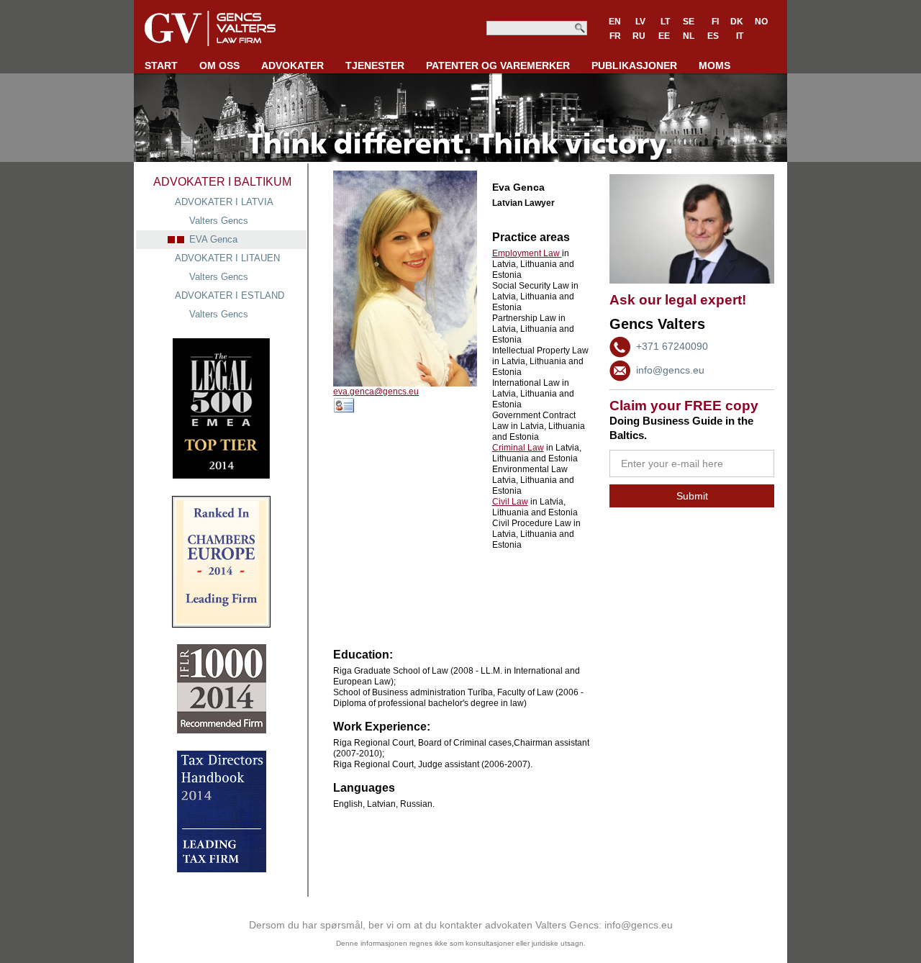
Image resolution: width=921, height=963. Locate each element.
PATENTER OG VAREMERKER (498, 65)
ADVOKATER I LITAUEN (227, 258)
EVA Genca (213, 239)
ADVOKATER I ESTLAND (229, 295)
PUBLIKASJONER (634, 65)
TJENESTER (374, 65)
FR (615, 36)
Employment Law (527, 253)
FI (715, 22)
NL (688, 36)
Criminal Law (518, 448)
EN (615, 22)
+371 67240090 (672, 346)
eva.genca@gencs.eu (376, 391)
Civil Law (510, 502)
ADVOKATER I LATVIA (224, 201)
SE (688, 22)
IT (739, 36)
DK (736, 22)
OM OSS (219, 65)
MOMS (714, 65)
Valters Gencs (218, 220)
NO (761, 22)
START (161, 65)
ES (713, 36)
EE (664, 36)
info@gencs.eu (670, 370)
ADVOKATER (292, 65)
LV (640, 22)
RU (638, 36)
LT (665, 22)
